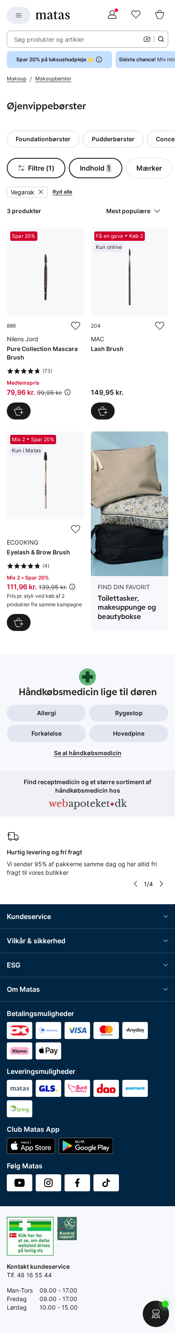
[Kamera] (147, 39)
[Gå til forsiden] (53, 15)
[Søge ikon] (161, 39)
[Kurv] (159, 15)
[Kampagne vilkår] (67, 392)
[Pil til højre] (161, 884)
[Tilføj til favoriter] (75, 325)
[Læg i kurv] (19, 411)
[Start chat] (156, 1314)
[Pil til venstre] (135, 884)
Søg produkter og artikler (49, 39)
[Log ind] (112, 15)
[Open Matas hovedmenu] (19, 15)
